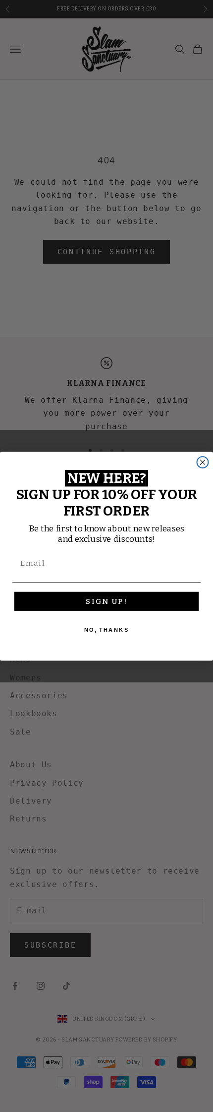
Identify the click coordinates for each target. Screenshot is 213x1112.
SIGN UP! (106, 600)
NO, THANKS (106, 629)
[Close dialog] (203, 462)
